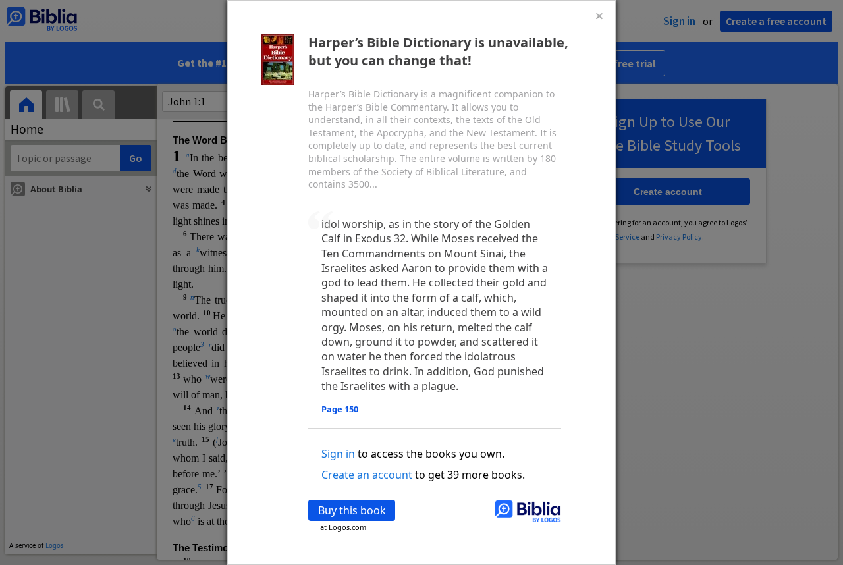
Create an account (366, 475)
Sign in (338, 453)
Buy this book (352, 510)
